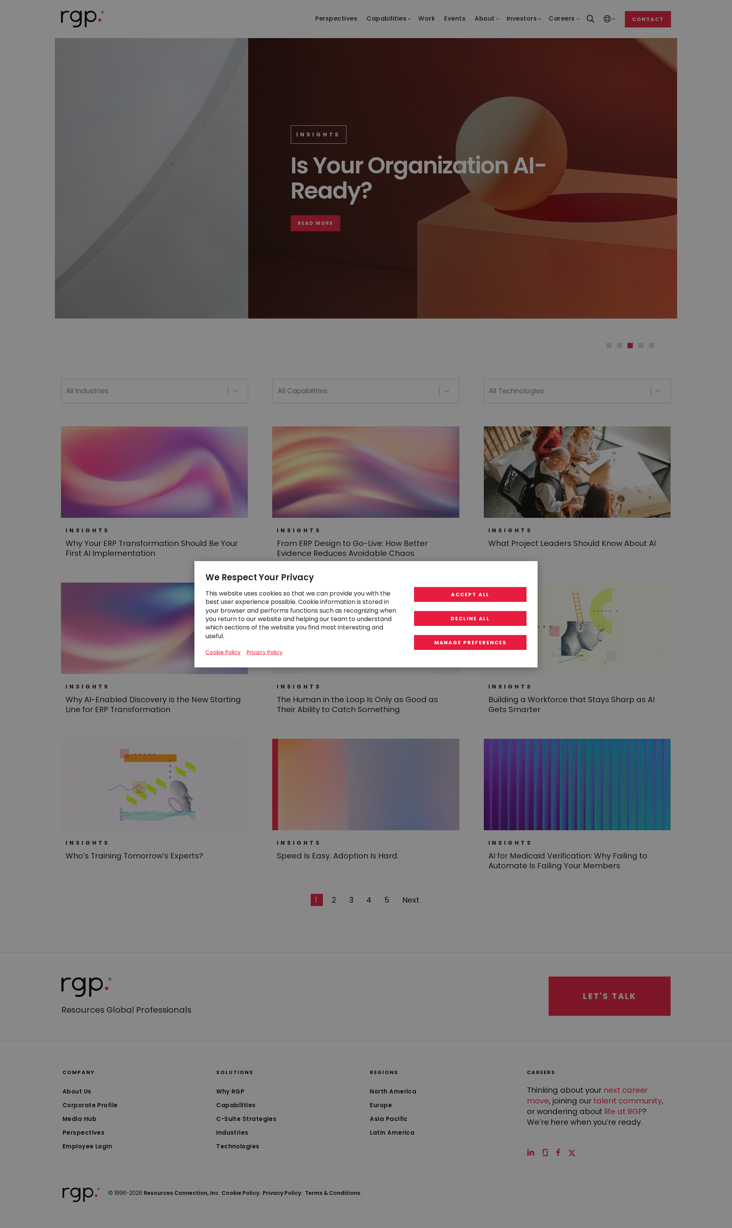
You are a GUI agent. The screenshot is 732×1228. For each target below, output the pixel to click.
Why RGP (230, 1091)
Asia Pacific (389, 1119)
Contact (648, 19)
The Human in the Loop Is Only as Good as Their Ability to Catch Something (357, 704)
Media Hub (79, 1119)
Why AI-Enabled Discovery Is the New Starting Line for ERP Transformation (153, 704)
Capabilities (235, 1105)
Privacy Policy (283, 1193)
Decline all (470, 618)
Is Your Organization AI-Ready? (231, 178)
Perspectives (83, 1133)
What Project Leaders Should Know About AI (572, 543)
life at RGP (623, 1111)
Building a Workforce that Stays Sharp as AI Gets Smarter (571, 704)
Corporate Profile (90, 1105)
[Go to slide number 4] (641, 345)
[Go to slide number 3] (630, 345)
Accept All (470, 594)
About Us (77, 1091)
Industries (232, 1133)
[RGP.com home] (82, 19)
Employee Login (87, 1146)
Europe (381, 1105)
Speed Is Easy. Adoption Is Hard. (338, 856)
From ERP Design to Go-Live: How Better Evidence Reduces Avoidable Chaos (352, 548)
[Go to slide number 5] (651, 345)
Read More (128, 223)
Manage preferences (470, 642)
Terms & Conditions (333, 1193)
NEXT (411, 900)
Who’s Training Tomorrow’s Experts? (134, 856)
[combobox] (154, 391)
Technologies (237, 1146)
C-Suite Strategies (246, 1119)
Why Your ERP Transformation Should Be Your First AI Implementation (152, 548)
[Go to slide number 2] (619, 345)
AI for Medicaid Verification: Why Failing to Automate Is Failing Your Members (567, 861)
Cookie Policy (223, 652)
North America (393, 1091)
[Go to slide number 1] (609, 345)
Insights (131, 134)
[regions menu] (607, 19)
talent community (627, 1100)
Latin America (392, 1133)
